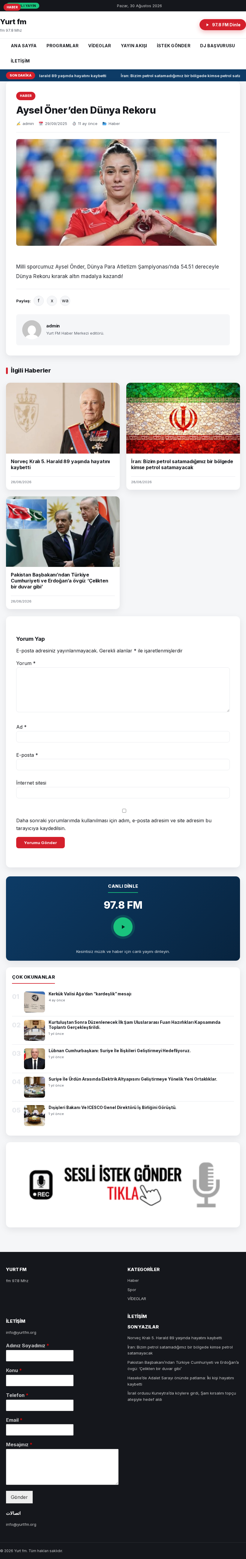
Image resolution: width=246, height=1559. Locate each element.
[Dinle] (123, 926)
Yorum (26, 663)
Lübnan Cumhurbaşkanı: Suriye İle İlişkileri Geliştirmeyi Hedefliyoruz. (120, 1050)
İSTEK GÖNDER (173, 45)
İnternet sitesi (31, 783)
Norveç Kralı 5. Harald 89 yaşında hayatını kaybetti (53, 75)
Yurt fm (13, 21)
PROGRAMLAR (62, 45)
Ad (21, 727)
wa (65, 300)
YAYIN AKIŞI (134, 45)
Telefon (17, 1395)
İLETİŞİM (20, 60)
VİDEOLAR (99, 45)
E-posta (27, 755)
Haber (26, 96)
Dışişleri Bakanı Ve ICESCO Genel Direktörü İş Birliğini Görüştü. (112, 1107)
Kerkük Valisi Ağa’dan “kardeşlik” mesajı (90, 993)
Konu (14, 1370)
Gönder (19, 1497)
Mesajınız (19, 1444)
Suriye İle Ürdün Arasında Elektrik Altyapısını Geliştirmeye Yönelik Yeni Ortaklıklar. (133, 1079)
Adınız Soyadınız (27, 1346)
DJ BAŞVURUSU (217, 45)
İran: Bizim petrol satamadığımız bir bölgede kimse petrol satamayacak (182, 464)
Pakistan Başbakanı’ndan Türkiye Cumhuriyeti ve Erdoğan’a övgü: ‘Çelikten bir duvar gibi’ (59, 581)
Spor (132, 1289)
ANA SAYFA (24, 45)
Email (14, 1420)
